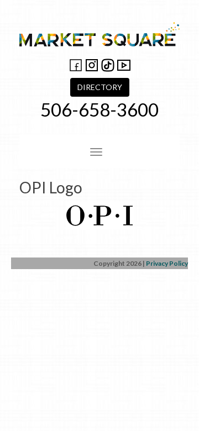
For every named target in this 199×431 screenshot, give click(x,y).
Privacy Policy (167, 263)
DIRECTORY (99, 87)
